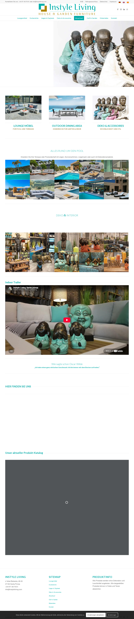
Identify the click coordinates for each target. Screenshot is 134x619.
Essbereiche (52, 585)
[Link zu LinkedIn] (124, 9)
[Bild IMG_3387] (91, 189)
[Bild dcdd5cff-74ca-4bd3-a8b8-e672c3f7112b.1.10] (67, 170)
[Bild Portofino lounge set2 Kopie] (42, 170)
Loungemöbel (53, 581)
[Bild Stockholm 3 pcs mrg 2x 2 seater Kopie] (91, 170)
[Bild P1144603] (67, 262)
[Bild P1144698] (67, 242)
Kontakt (51, 607)
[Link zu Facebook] (117, 9)
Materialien (52, 603)
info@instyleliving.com (39, 2)
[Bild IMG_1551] (42, 262)
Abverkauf (52, 596)
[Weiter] (132, 54)
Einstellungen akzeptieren (96, 615)
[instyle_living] (67, 9)
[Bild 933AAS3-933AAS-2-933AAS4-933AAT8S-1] (42, 189)
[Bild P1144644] (91, 262)
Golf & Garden (53, 600)
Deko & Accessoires (55, 592)
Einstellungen (112, 615)
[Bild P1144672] (17, 262)
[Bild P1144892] (116, 262)
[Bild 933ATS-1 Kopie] (67, 189)
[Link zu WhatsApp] (127, 9)
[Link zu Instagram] (120, 9)
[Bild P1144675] (91, 242)
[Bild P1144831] (42, 242)
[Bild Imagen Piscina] (116, 170)
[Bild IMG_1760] (116, 189)
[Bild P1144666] (116, 242)
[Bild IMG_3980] (17, 170)
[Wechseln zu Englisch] (124, 2)
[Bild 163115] (17, 189)
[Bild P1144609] (17, 242)
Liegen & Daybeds (54, 588)
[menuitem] (81, 1)
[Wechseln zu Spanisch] (128, 2)
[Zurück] (2, 54)
